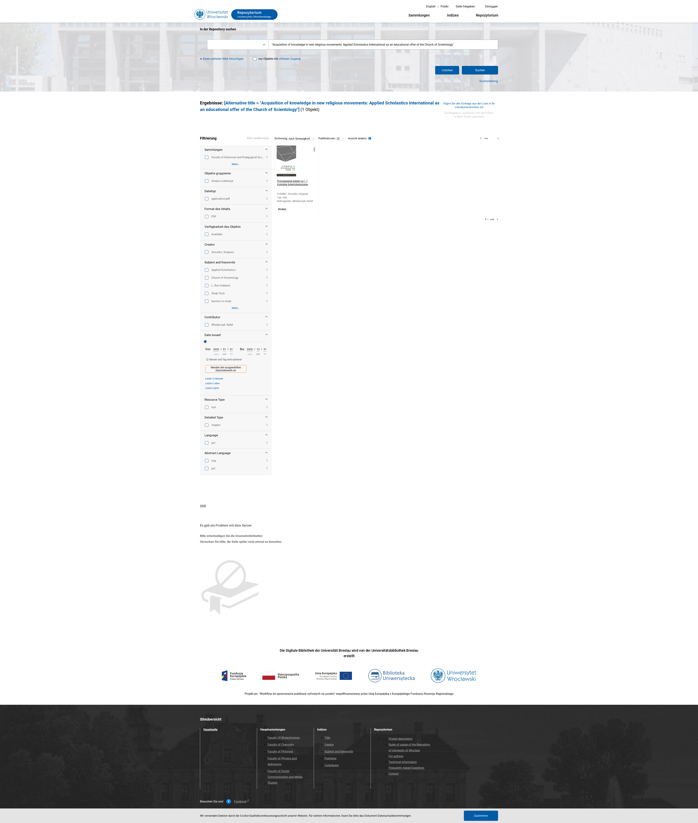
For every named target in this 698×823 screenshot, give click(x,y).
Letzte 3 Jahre (212, 383)
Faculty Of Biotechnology (284, 737)
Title (327, 737)
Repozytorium (487, 15)
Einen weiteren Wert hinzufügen (223, 58)
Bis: (242, 349)
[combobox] (237, 44)
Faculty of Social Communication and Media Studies (285, 776)
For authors (396, 756)
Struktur (282, 209)
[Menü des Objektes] (314, 149)
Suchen (480, 70)
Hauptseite (210, 729)
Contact (394, 773)
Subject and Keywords (338, 751)
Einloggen (491, 6)
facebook (240, 801)
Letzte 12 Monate (214, 378)
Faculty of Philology (280, 751)
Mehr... (236, 164)
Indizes (453, 15)
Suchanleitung (488, 81)
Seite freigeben (465, 6)
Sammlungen (419, 15)
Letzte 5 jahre (212, 388)
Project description (400, 739)
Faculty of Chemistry (281, 744)
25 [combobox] (338, 138)
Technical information (403, 762)
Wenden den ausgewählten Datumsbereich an (226, 369)
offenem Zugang (289, 58)
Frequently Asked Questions (406, 768)
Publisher (330, 758)
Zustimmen (481, 815)
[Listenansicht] (369, 138)
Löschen (447, 70)
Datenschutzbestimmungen (394, 815)
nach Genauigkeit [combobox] (299, 138)
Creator (329, 744)
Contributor (331, 765)
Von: (208, 349)
